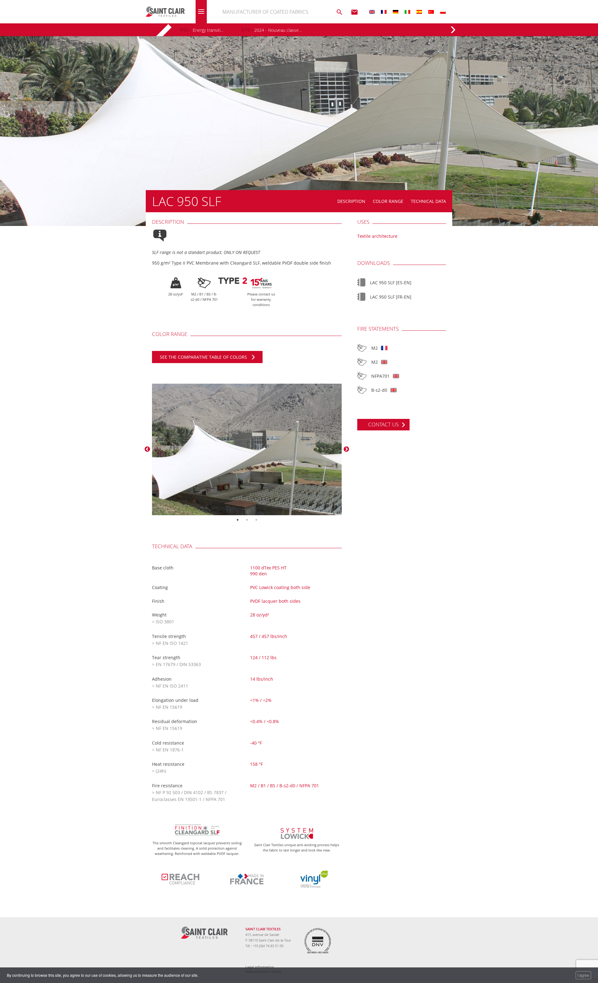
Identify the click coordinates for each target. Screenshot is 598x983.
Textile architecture (377, 236)
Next (346, 449)
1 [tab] (238, 520)
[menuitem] (372, 12)
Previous (147, 449)
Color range (388, 201)
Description (351, 201)
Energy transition (209, 30)
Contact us (383, 424)
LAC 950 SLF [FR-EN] (390, 297)
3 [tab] (256, 520)
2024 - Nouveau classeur (278, 30)
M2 (374, 348)
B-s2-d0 (379, 390)
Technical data (428, 201)
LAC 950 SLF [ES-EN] (390, 282)
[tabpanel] (247, 449)
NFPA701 (380, 376)
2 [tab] (247, 520)
